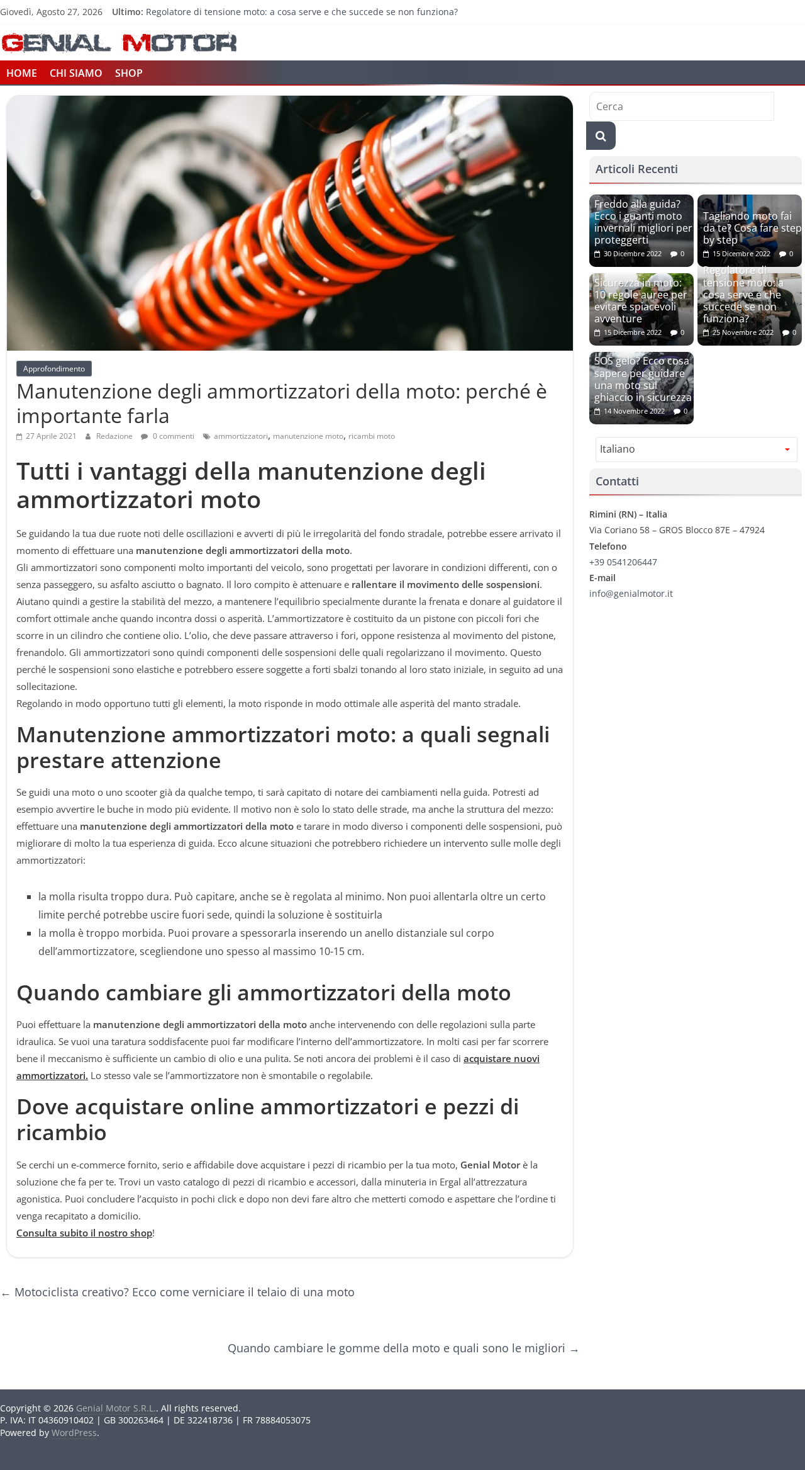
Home (21, 73)
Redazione (115, 436)
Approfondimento (54, 368)
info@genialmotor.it (631, 593)
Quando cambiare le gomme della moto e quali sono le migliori (404, 1347)
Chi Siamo (76, 73)
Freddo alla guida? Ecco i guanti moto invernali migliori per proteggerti (643, 222)
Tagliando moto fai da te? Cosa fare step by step (752, 228)
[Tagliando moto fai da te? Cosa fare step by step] (749, 201)
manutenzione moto (308, 436)
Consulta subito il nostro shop (84, 1232)
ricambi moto (371, 436)
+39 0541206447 (623, 562)
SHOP (129, 73)
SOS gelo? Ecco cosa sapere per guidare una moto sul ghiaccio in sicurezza (643, 379)
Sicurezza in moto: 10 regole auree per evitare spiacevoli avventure (640, 301)
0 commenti (172, 436)
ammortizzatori (241, 436)
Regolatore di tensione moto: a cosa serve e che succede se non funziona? (302, 12)
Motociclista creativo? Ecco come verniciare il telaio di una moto (177, 1291)
